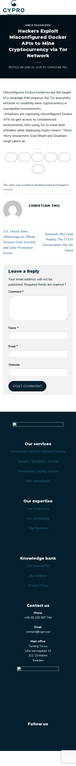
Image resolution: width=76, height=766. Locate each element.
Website (14, 365)
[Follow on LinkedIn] (43, 735)
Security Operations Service (38, 461)
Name (13, 328)
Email (13, 346)
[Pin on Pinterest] (64, 157)
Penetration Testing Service (38, 471)
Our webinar (38, 575)
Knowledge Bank (25, 758)
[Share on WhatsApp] (11, 157)
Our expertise (36, 755)
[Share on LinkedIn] (38, 169)
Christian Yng (57, 67)
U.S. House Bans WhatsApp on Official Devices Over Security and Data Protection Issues (19, 242)
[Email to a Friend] (51, 157)
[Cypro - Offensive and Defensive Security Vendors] (19, 7)
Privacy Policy (38, 585)
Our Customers (38, 508)
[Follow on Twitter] (32, 735)
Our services (15, 755)
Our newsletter (38, 565)
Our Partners (38, 528)
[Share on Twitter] (37, 157)
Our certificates (38, 518)
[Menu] (70, 7)
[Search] (59, 7)
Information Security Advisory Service (38, 451)
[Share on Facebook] (24, 157)
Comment (15, 291)
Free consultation (38, 481)
